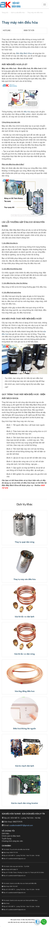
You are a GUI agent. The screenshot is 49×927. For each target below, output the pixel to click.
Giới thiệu (5, 833)
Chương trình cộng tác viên (12, 841)
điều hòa (27, 111)
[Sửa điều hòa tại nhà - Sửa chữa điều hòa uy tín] (10, 5)
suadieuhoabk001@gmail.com (21, 825)
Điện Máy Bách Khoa (24, 53)
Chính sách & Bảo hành (11, 836)
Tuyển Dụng (6, 838)
